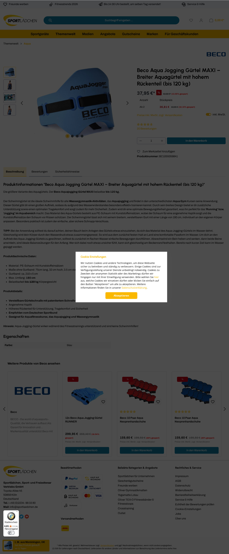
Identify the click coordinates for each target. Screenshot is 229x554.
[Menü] (17, 512)
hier (156, 277)
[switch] (11, 533)
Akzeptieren (121, 295)
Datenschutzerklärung (134, 287)
